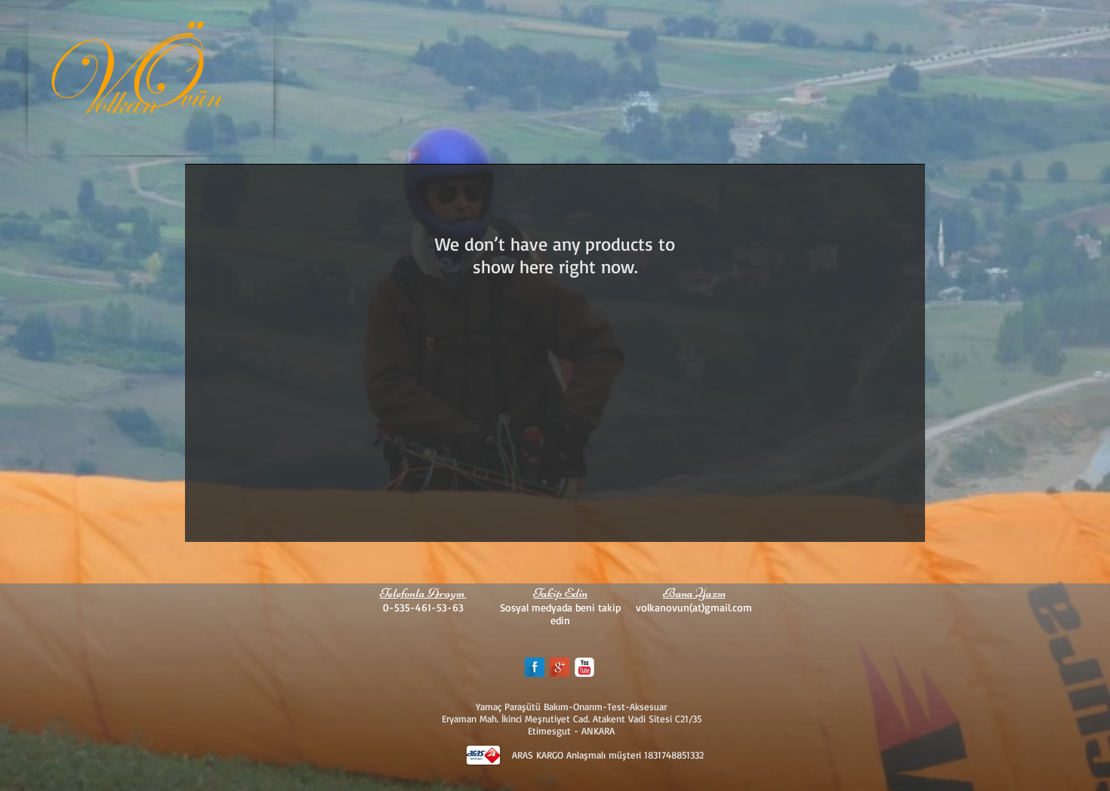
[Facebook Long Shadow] (534, 667)
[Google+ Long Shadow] (559, 667)
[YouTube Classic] (584, 667)
